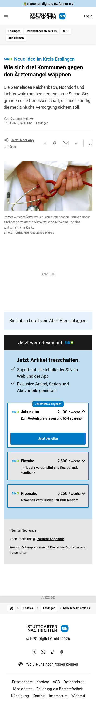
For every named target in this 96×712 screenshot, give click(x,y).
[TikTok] (52, 652)
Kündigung (20, 696)
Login (88, 16)
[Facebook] (62, 652)
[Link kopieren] (45, 143)
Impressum (58, 696)
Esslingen (14, 31)
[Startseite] (11, 608)
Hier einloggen (73, 320)
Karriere (42, 682)
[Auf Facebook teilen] (54, 143)
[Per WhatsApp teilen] (76, 143)
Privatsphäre (22, 682)
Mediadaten (23, 689)
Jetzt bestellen (48, 438)
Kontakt (39, 696)
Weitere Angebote (50, 539)
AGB (56, 682)
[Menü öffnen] (6, 16)
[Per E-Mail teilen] (65, 143)
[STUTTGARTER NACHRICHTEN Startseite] (48, 16)
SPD (66, 31)
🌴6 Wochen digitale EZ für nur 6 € (48, 4)
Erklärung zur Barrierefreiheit (59, 689)
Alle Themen (16, 38)
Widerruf (78, 696)
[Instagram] (34, 652)
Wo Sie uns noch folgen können (52, 664)
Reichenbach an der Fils (42, 31)
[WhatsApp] (43, 652)
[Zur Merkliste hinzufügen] (89, 143)
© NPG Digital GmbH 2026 (48, 639)
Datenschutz (74, 682)
